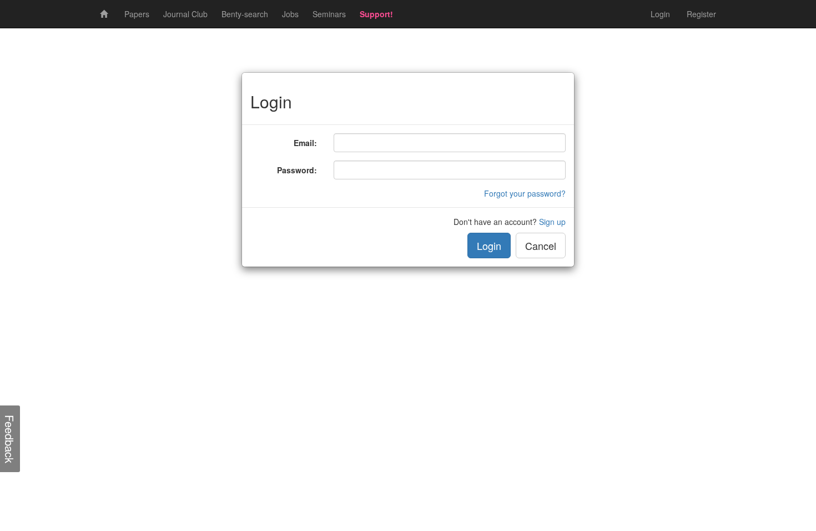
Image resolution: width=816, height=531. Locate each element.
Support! (376, 13)
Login (660, 13)
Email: (305, 142)
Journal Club (185, 13)
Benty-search (244, 13)
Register (701, 13)
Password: (297, 170)
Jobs (290, 13)
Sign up (552, 221)
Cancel (540, 245)
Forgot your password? (525, 193)
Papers (136, 13)
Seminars (329, 13)
